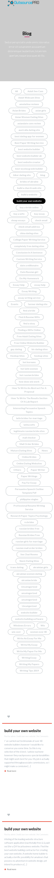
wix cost (16, 631)
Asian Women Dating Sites (29, 117)
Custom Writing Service (29, 259)
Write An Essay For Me (29, 638)
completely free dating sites (29, 246)
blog (42, 175)
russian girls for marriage (29, 541)
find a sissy (29, 323)
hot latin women (29, 368)
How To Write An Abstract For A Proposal (29, 390)
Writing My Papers (29, 664)
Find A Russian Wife (29, 317)
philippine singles (29, 499)
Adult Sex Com (35, 91)
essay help (40, 284)
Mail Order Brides (29, 444)
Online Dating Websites (29, 463)
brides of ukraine (29, 181)
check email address (29, 226)
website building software (29, 618)
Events (14, 304)
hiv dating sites (40, 349)
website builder (29, 612)
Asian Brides (19, 110)
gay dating (16, 349)
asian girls (40, 110)
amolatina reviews (29, 104)
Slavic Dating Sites (29, 560)
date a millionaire (29, 265)
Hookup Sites (17, 355)
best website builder (29, 149)
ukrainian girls (40, 567)
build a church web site (29, 188)
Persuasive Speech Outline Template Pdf (29, 491)
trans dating (16, 567)
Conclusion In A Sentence (29, 252)
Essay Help (19, 284)
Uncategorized (29, 586)
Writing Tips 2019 (29, 670)
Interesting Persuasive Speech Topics (29, 410)
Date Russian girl (29, 272)
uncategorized (29, 593)
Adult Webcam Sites (29, 97)
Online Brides (29, 456)
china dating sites (29, 233)
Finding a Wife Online (29, 330)
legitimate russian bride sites (29, 431)
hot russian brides (29, 375)
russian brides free (29, 528)
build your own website (29, 200)
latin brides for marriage (29, 418)
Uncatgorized (29, 606)
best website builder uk (29, 155)
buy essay (39, 213)
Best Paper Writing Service (29, 142)
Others (17, 469)
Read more (11, 771)
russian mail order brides (29, 548)
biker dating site (22, 175)
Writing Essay (29, 657)
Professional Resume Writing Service (29, 507)
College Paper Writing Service (29, 239)
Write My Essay (29, 644)
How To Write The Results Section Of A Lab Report (29, 400)
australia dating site (29, 130)
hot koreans (29, 362)
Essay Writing (29, 291)
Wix (43, 625)
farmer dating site (37, 304)
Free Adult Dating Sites (29, 336)
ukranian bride (29, 580)
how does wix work (29, 381)
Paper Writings (29, 476)
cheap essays (18, 220)
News (45, 450)
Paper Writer (38, 469)
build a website (29, 194)
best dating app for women (29, 136)
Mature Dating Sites (21, 450)
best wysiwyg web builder (29, 168)
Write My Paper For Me (29, 651)
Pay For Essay (29, 482)
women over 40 (38, 631)
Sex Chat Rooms (29, 554)
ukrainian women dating (29, 573)
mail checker (29, 437)
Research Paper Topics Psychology (29, 515)
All (16, 91)
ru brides (29, 522)
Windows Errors (22, 625)
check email (41, 220)
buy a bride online (29, 207)
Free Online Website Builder (29, 342)
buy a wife (19, 213)
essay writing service (29, 297)
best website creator (29, 162)
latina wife (29, 424)
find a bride (29, 310)
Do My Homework (29, 278)
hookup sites (41, 355)
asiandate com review (29, 123)
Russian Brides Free (29, 535)
